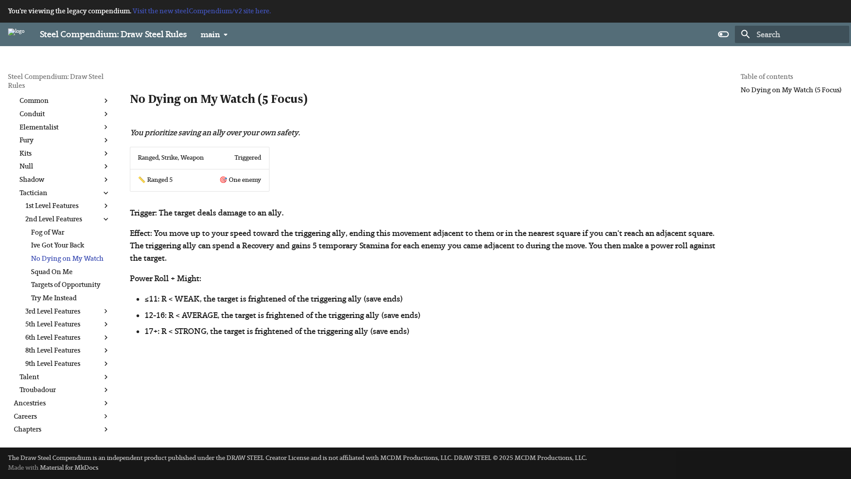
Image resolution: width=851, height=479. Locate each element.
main (210, 34)
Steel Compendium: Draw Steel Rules (56, 81)
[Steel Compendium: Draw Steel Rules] (16, 34)
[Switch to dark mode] (723, 34)
